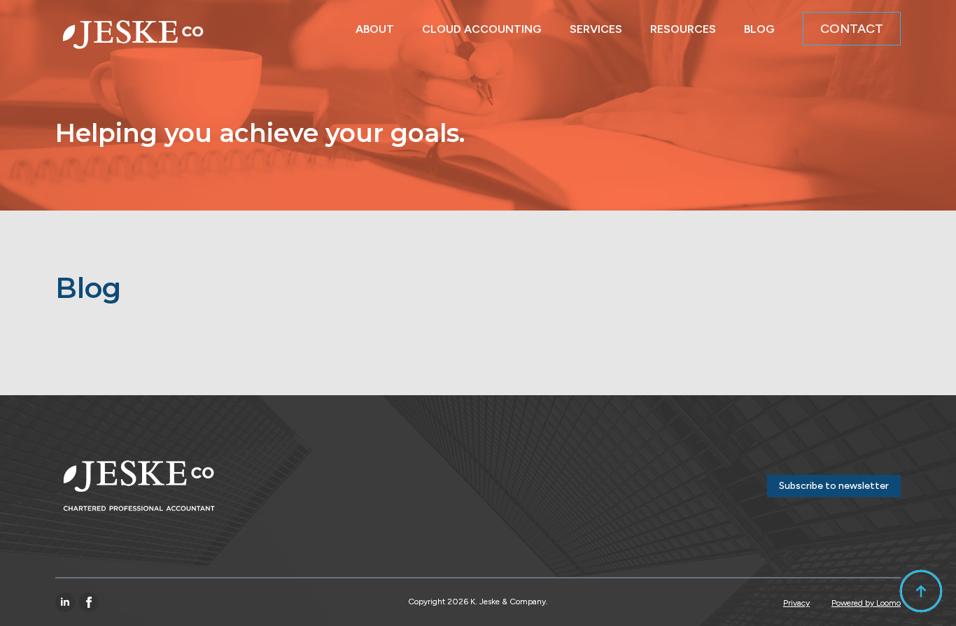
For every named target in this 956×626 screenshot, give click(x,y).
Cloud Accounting (482, 25)
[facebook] (89, 602)
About (375, 25)
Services (596, 25)
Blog (759, 25)
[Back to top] (921, 591)
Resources (683, 25)
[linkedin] (65, 602)
